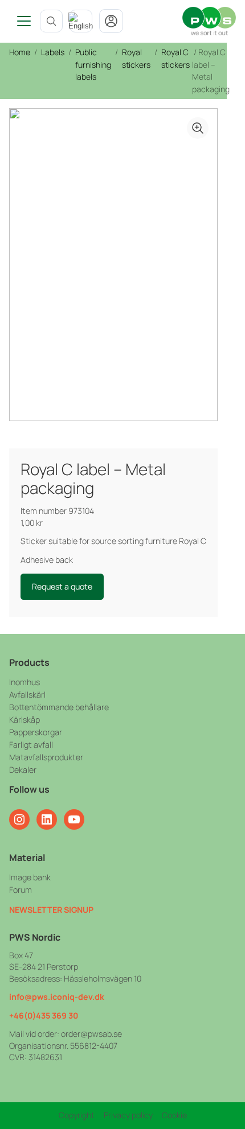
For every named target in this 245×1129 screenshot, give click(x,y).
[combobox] (81, 21)
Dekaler (22, 769)
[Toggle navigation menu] (20, 21)
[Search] (51, 21)
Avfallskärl (27, 694)
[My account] (111, 21)
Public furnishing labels (93, 64)
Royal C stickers (175, 58)
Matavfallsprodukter (46, 757)
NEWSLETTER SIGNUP (51, 909)
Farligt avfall (31, 744)
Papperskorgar (35, 732)
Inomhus (24, 682)
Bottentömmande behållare (59, 707)
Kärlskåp (24, 719)
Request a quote (62, 586)
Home (19, 52)
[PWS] (209, 21)
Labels (52, 52)
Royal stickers (136, 58)
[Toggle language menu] (81, 21)
